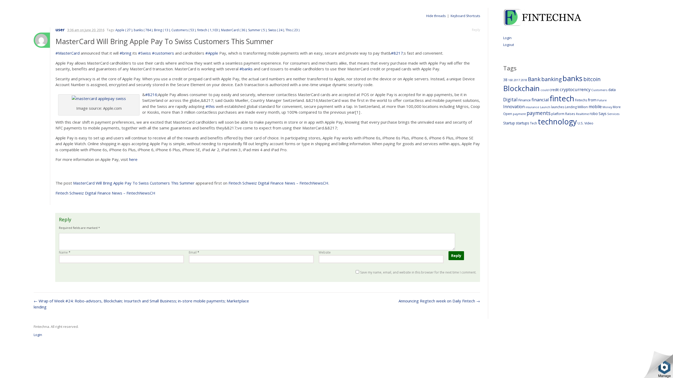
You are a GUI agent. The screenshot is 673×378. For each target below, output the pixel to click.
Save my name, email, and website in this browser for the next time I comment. (418, 272)
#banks (246, 68)
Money (607, 107)
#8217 (397, 53)
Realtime (582, 114)
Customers (599, 90)
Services (613, 114)
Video (588, 123)
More (617, 107)
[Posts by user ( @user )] (42, 40)
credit (554, 89)
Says (602, 113)
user (60, 29)
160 (510, 80)
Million (583, 107)
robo (594, 113)
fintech (562, 98)
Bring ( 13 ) (162, 30)
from (592, 99)
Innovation (514, 106)
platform (557, 114)
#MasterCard (67, 53)
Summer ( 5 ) (257, 30)
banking (551, 79)
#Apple (211, 53)
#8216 (151, 94)
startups (522, 122)
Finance (524, 100)
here (133, 159)
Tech (533, 123)
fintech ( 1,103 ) (208, 30)
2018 (524, 80)
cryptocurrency (575, 89)
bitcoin (592, 79)
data (612, 89)
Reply (476, 30)
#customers (163, 53)
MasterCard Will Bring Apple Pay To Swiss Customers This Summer (134, 183)
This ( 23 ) (292, 30)
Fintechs (581, 100)
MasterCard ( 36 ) (234, 30)
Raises (570, 114)
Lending (571, 107)
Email (194, 252)
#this (210, 106)
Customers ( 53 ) (183, 30)
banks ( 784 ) (143, 30)
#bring (125, 53)
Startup (509, 122)
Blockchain (521, 88)
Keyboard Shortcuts (465, 16)
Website (325, 252)
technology (557, 122)
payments (538, 113)
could (545, 90)
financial (540, 100)
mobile (595, 106)
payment (519, 114)
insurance (532, 107)
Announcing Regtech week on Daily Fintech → (439, 300)
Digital (510, 99)
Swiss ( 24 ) (276, 30)
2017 (517, 80)
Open (507, 113)
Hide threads (436, 16)
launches (557, 107)
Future (602, 100)
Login (507, 37)
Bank (534, 79)
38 (505, 79)
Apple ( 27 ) (123, 30)
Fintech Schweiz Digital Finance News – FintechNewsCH (278, 183)
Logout (508, 44)
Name (64, 252)
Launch (545, 107)
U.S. (581, 123)
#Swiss (144, 53)
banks (573, 78)
